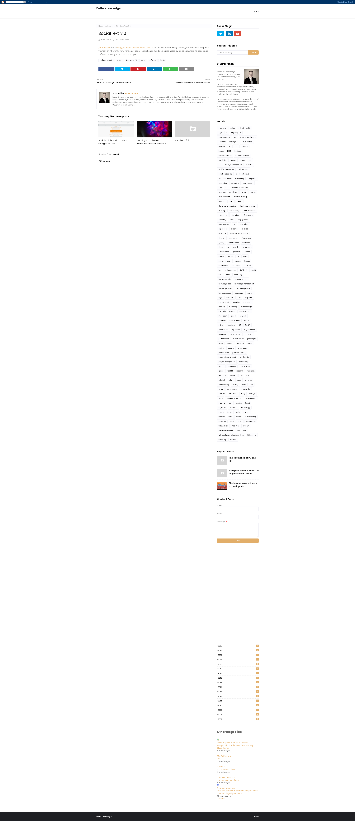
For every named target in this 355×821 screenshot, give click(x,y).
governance (247, 247)
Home (100, 26)
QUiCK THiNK (245, 366)
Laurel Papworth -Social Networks (232, 742)
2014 (238, 687)
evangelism (244, 224)
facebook (222, 233)
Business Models (225, 155)
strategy (252, 394)
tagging (239, 403)
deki (231, 201)
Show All (221, 798)
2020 (238, 664)
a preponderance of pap (228, 780)
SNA (251, 384)
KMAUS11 (243, 270)
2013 (238, 691)
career (242, 160)
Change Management (233, 165)
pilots (221, 343)
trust (230, 416)
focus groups (233, 238)
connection (223, 183)
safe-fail (222, 380)
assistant (222, 142)
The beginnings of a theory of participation (243, 485)
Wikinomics (251, 435)
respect (233, 375)
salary (231, 380)
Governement (224, 252)
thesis (162, 60)
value (232, 421)
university (222, 421)
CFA (220, 165)
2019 (238, 668)
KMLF (221, 274)
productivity (244, 357)
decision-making (240, 197)
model (233, 316)
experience (223, 229)
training (246, 412)
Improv (247, 261)
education (235, 215)
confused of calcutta (226, 777)
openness (236, 329)
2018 (238, 673)
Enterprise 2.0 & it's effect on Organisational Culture (244, 472)
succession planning (234, 398)
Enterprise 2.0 (131, 60)
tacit (230, 403)
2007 (238, 719)
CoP (220, 187)
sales (239, 380)
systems (222, 403)
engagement (243, 220)
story (243, 394)
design (239, 201)
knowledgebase (225, 293)
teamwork (234, 407)
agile (220, 132)
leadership (239, 293)
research (239, 371)
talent (247, 403)
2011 (238, 701)
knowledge (238, 274)
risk (241, 375)
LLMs (239, 297)
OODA (247, 325)
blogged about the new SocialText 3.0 (135, 47)
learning (250, 293)
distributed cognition (247, 206)
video (240, 421)
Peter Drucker (238, 339)
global (221, 247)
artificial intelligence (248, 137)
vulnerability (223, 426)
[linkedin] (229, 33)
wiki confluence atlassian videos (231, 435)
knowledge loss (225, 284)
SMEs (244, 384)
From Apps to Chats (226, 769)
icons (245, 256)
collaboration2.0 (242, 174)
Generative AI (233, 242)
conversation (248, 183)
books (221, 151)
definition (222, 201)
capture (233, 160)
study (221, 398)
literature (229, 297)
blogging (244, 146)
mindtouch (223, 316)
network (243, 316)
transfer (222, 416)
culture (120, 60)
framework (246, 238)
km (220, 270)
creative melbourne (240, 187)
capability (222, 160)
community (239, 178)
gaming (221, 242)
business (237, 151)
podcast (240, 343)
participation (235, 334)
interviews (248, 265)
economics (223, 215)
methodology (246, 307)
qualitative (232, 366)
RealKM (230, 371)
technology (245, 407)
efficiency (222, 220)
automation (247, 142)
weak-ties (235, 426)
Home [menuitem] (256, 11)
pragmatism (242, 348)
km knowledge (230, 270)
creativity (222, 192)
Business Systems (242, 155)
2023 (238, 655)
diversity (222, 210)
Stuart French (105, 39)
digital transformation (227, 206)
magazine (248, 297)
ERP (234, 224)
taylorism (222, 407)
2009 (238, 710)
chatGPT (249, 165)
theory (221, 412)
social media (232, 389)
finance (221, 238)
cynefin (253, 192)
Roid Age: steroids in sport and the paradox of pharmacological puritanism (237, 792)
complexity (252, 178)
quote (221, 371)
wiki (244, 430)
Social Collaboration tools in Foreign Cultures (112, 142)
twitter (238, 416)
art (235, 137)
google (236, 247)
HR (238, 256)
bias (235, 146)
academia (222, 128)
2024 (238, 650)
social (143, 60)
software (152, 60)
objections (230, 325)
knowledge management (244, 284)
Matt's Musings (224, 756)
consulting (235, 183)
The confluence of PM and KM (242, 459)
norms (246, 320)
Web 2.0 (246, 426)
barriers (222, 146)
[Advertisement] (228, 593)
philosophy (251, 339)
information (223, 265)
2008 (238, 714)
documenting (234, 210)
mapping (236, 302)
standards (233, 394)
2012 (238, 696)
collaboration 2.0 (111, 26)
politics (221, 348)
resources (222, 375)
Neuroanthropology (226, 788)
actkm (232, 128)
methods (222, 311)
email (232, 220)
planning (230, 343)
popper (231, 348)
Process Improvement (227, 357)
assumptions (234, 142)
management (224, 302)
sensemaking (224, 384)
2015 (238, 682)
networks (222, 320)
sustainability (251, 398)
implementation (225, 261)
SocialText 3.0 (182, 140)
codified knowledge (226, 169)
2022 (238, 659)
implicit (237, 261)
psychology (243, 362)
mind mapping (244, 311)
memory (222, 307)
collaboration (243, 169)
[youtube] (237, 33)
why (238, 430)
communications (225, 178)
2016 (238, 678)
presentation (224, 352)
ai (226, 132)
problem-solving (238, 352)
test (218, 758)
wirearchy (222, 439)
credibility (233, 192)
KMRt (228, 274)
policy (250, 343)
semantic (248, 380)
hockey (230, 256)
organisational (249, 329)
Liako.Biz (221, 766)
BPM (229, 151)
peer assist (248, 334)
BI (229, 146)
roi (247, 375)
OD (240, 325)
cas (250, 160)
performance (224, 339)
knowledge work (243, 288)
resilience (251, 371)
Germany (246, 242)
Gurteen (247, 252)
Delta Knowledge (108, 8)
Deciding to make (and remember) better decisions (151, 142)
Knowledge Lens (241, 279)
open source (224, 329)
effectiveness (248, 215)
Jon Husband (104, 47)
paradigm (222, 334)
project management (227, 362)
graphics (236, 252)
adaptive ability (245, 128)
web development (226, 430)
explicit (245, 229)
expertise (234, 229)
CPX (227, 187)
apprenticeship (224, 137)
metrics (232, 311)
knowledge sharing (226, 288)
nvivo (221, 325)
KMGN (253, 270)
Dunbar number (249, 210)
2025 (238, 646)
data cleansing (224, 197)
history (221, 256)
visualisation (251, 421)
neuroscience (235, 320)
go (228, 247)
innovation (236, 265)
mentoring (233, 307)
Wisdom (233, 439)
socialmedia (245, 389)
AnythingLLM (236, 132)
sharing (235, 384)
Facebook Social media (239, 233)
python (221, 366)
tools (238, 412)
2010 (238, 705)
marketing (247, 302)
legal (220, 297)
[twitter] (220, 33)
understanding (250, 416)
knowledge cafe (225, 279)
